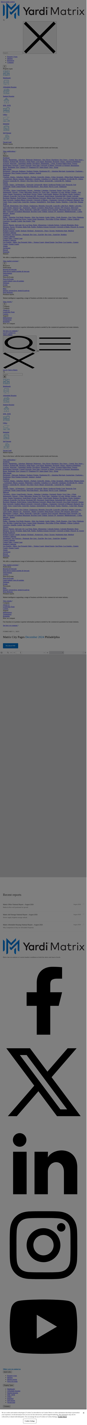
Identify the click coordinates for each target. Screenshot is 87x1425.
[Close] (83, 1412)
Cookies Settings (30, 1421)
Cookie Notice (62, 1417)
